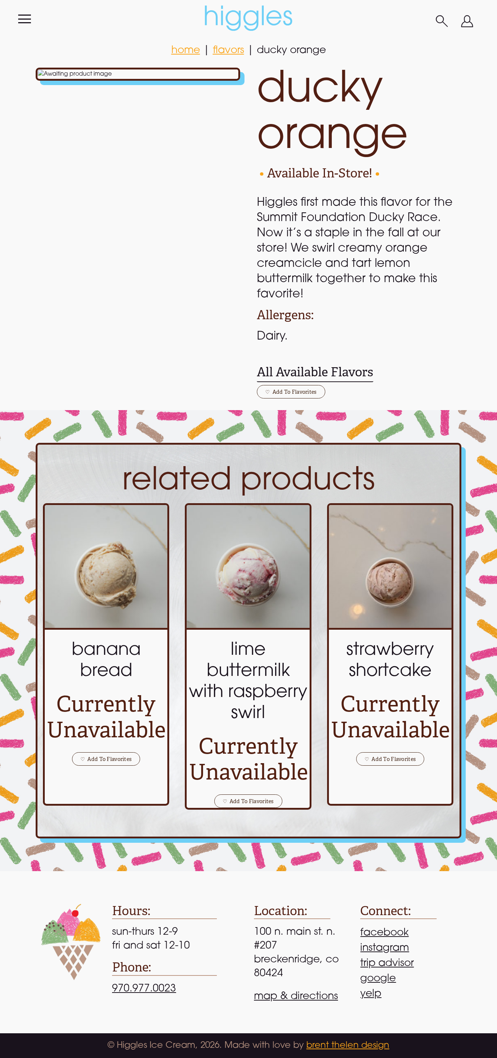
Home (185, 50)
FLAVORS (228, 50)
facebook (384, 933)
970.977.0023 (144, 989)
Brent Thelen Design (347, 1045)
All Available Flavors (315, 372)
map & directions (296, 996)
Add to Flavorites (291, 391)
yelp (370, 994)
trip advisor (387, 963)
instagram (384, 948)
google (378, 979)
